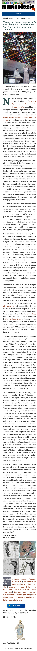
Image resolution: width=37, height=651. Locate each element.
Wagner (8, 319)
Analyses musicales (22, 590)
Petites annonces (9, 595)
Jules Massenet (8, 306)
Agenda (32, 592)
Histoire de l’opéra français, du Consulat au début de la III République (24, 104)
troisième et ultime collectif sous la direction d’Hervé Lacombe (19, 117)
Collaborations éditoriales (12, 600)
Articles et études (17, 587)
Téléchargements (23, 595)
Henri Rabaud (31, 314)
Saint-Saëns (16, 319)
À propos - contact (19, 579)
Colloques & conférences (25, 597)
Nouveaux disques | (21, 592)
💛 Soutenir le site (14, 605)
